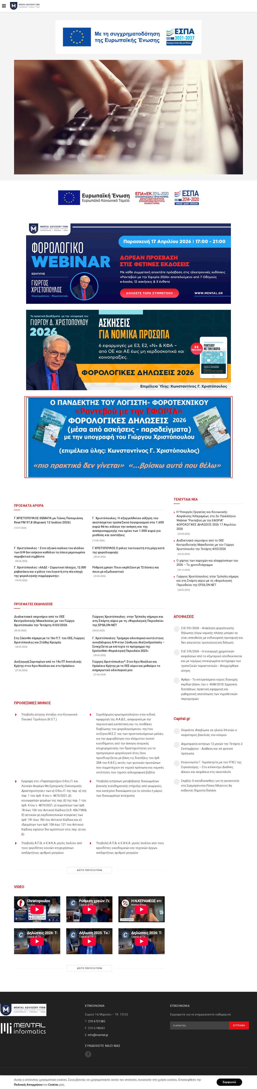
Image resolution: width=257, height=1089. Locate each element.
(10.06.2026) (98, 540)
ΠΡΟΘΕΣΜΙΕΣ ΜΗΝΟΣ (32, 703)
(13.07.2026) (20, 528)
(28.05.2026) (99, 557)
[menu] (4, 6)
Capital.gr (182, 718)
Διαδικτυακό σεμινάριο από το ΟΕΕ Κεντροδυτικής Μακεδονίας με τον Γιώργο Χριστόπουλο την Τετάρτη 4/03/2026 (44, 621)
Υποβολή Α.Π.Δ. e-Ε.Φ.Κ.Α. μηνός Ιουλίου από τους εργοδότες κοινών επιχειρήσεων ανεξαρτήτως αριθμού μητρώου (51, 848)
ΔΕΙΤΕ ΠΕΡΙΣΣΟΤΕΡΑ (89, 870)
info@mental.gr (98, 1035)
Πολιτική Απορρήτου (28, 1085)
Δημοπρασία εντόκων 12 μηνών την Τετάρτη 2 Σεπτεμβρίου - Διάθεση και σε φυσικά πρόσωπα (212, 748)
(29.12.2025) (183, 570)
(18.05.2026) (21, 580)
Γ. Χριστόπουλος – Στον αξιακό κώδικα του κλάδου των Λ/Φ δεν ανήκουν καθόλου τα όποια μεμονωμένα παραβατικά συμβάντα (49, 552)
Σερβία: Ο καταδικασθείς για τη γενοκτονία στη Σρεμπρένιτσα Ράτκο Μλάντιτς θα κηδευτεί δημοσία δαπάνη (210, 785)
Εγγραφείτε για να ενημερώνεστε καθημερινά (200, 1014)
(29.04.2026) (99, 576)
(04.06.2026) (21, 561)
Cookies (53, 1085)
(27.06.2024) (21, 670)
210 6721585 (96, 1021)
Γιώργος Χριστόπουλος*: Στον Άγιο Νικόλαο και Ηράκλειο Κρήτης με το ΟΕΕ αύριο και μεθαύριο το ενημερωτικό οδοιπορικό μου (126, 666)
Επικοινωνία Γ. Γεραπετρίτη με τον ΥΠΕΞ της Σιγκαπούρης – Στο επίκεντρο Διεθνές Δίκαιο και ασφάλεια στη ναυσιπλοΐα (211, 767)
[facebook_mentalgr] (88, 1054)
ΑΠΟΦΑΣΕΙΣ (184, 616)
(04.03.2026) (20, 630)
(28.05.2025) (98, 630)
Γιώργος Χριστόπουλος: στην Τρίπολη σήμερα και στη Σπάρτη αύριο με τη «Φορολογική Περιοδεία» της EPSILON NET (128, 621)
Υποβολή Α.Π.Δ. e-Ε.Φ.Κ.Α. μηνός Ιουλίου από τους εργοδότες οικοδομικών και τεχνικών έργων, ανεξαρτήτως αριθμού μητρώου (130, 848)
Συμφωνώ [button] (229, 1082)
